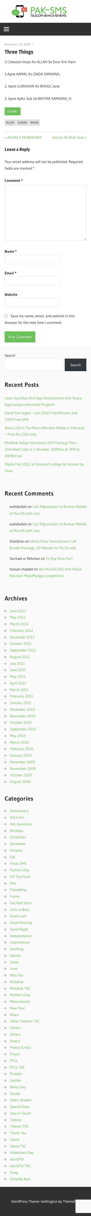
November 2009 (23, 768)
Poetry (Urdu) (20, 1047)
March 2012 (19, 623)
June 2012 (18, 610)
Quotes (15, 1080)
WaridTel (17, 1159)
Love (13, 968)
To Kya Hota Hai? (59, 558)
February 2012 (21, 630)
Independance (21, 935)
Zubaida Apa (20, 1178)
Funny (15, 896)
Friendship (18, 889)
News (14, 1014)
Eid (12, 857)
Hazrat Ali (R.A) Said (67, 137)
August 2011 (20, 656)
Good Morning (21, 922)
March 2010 (19, 742)
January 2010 (21, 755)
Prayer (15, 1054)
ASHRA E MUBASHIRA (24, 137)
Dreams (16, 850)
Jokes (14, 962)
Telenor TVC (19, 1126)
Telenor (16, 1119)
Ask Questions (21, 824)
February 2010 (21, 748)
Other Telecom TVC (25, 1021)
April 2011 (18, 683)
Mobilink (16, 981)
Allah (10, 122)
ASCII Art (17, 817)
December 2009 (22, 762)
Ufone (14, 1139)
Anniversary (19, 810)
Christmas (18, 837)
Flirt (13, 883)
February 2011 (21, 696)
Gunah (22, 122)
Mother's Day (20, 994)
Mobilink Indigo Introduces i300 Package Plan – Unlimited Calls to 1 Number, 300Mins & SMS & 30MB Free (42, 449)
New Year (17, 1008)
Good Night (19, 929)
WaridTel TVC (20, 1165)
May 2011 (18, 676)
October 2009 (21, 775)
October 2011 (20, 643)
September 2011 (23, 650)
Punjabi (16, 1073)
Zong (14, 1172)
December (18, 843)
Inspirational (20, 942)
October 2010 (21, 722)
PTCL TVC (17, 1067)
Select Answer (21, 1100)
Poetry (15, 1041)
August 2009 (20, 781)
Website (11, 294)
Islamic (12, 111)
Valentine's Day (22, 1152)
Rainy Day (18, 1087)
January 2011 (20, 702)
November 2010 (23, 716)
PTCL (14, 1060)
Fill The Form (20, 876)
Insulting (16, 948)
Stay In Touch (20, 1113)
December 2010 (22, 709)
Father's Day (20, 870)
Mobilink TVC (20, 988)
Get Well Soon (21, 903)
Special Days (20, 1106)
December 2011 (22, 637)
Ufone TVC (18, 1146)
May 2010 (18, 735)
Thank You (18, 1132)
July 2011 (17, 663)
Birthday (16, 830)
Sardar (15, 1093)
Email (10, 273)
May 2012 (18, 617)
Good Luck (18, 916)
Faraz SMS (18, 863)
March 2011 (19, 689)
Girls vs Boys (20, 909)
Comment (14, 180)
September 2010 (23, 729)
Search (10, 355)
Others (15, 1027)
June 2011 (18, 669)
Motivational (20, 1001)
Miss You (16, 975)
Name (11, 251)
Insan (34, 122)
